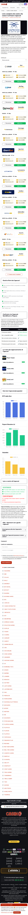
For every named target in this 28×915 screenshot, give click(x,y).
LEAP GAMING (7, 686)
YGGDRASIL (7, 794)
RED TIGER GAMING (9, 746)
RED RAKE (6, 743)
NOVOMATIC (7, 718)
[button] (20, 4)
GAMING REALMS (8, 644)
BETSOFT (6, 590)
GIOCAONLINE (7, 650)
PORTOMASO (7, 737)
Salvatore (6, 17)
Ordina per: (3, 57)
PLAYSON (6, 730)
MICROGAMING (8, 698)
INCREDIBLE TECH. (8, 666)
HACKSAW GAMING (9, 660)
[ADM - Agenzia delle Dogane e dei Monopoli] (9, 849)
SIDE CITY (6, 762)
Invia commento (6, 562)
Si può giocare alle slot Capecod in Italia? (12, 530)
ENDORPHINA (7, 619)
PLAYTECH (7, 734)
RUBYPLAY (7, 756)
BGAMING (6, 593)
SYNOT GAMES (8, 769)
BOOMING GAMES (8, 596)
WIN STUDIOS (7, 788)
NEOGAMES (7, 705)
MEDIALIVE (7, 695)
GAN (5, 647)
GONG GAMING (8, 654)
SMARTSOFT (7, 766)
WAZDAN (6, 785)
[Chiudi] (25, 1)
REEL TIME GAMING (9, 750)
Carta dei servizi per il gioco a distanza (15, 877)
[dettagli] (8, 66)
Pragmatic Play (5, 7)
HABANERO (7, 657)
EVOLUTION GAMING (9, 625)
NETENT (6, 708)
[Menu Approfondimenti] (22, 4)
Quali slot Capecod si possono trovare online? (13, 535)
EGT (5, 615)
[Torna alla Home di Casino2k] (4, 4)
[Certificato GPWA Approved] (10, 852)
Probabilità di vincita (9, 900)
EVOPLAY (6, 628)
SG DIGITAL (7, 759)
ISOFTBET (6, 682)
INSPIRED (6, 673)
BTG (5, 599)
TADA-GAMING (8, 772)
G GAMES (6, 634)
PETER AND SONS (8, 721)
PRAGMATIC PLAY (8, 740)
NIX (5, 714)
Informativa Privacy (18, 555)
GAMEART (6, 638)
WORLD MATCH (8, 791)
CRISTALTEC (7, 612)
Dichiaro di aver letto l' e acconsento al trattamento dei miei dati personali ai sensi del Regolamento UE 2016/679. (15, 557)
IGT (5, 663)
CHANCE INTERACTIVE (9, 606)
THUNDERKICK (7, 775)
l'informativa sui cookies (7, 912)
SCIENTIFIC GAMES (9, 753)
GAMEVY (6, 641)
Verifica (20, 81)
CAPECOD (6, 603)
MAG (5, 692)
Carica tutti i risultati (15, 274)
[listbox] (14, 60)
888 (5, 574)
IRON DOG (6, 679)
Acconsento (17, 912)
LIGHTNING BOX (8, 689)
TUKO (5, 782)
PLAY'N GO (7, 727)
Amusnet (6, 577)
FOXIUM (6, 631)
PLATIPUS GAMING (9, 724)
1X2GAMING (7, 571)
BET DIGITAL (7, 587)
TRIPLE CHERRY (8, 778)
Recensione (8, 81)
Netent (18, 7)
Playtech (23, 7)
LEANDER (6, 676)
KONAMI (6, 670)
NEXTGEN (6, 711)
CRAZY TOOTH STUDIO (10, 609)
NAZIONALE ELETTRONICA (11, 702)
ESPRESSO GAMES (9, 622)
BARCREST (7, 583)
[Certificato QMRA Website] (14, 854)
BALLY (5, 580)
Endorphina (12, 7)
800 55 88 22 (19, 880)
